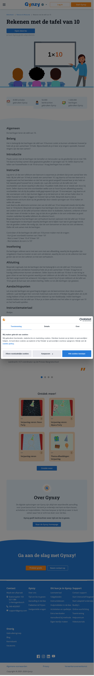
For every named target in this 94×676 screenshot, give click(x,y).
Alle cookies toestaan (76, 354)
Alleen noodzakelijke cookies (17, 354)
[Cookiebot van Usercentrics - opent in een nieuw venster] (81, 319)
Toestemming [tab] (16, 326)
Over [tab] (78, 326)
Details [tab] (47, 326)
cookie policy (8, 344)
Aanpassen (45, 354)
